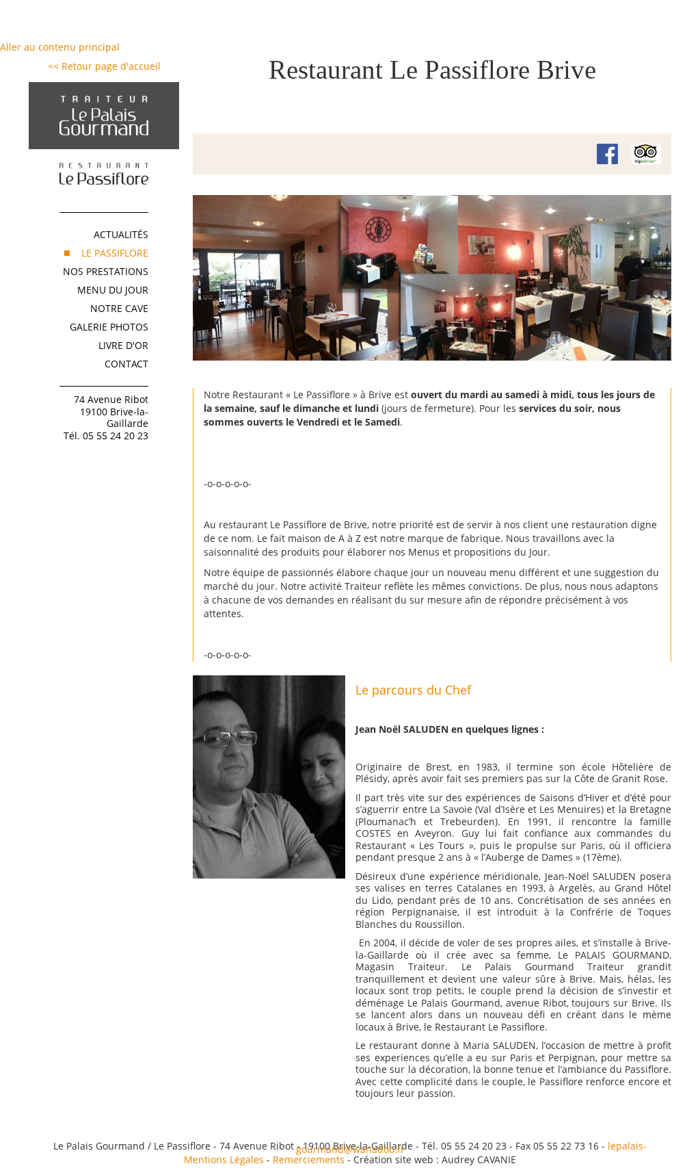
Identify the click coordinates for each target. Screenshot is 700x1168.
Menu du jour (112, 289)
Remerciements (309, 1159)
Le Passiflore (114, 252)
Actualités (121, 234)
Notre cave (119, 308)
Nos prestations (105, 271)
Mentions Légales (224, 1159)
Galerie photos (109, 326)
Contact (126, 363)
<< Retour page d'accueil (104, 66)
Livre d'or (123, 345)
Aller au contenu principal (60, 46)
